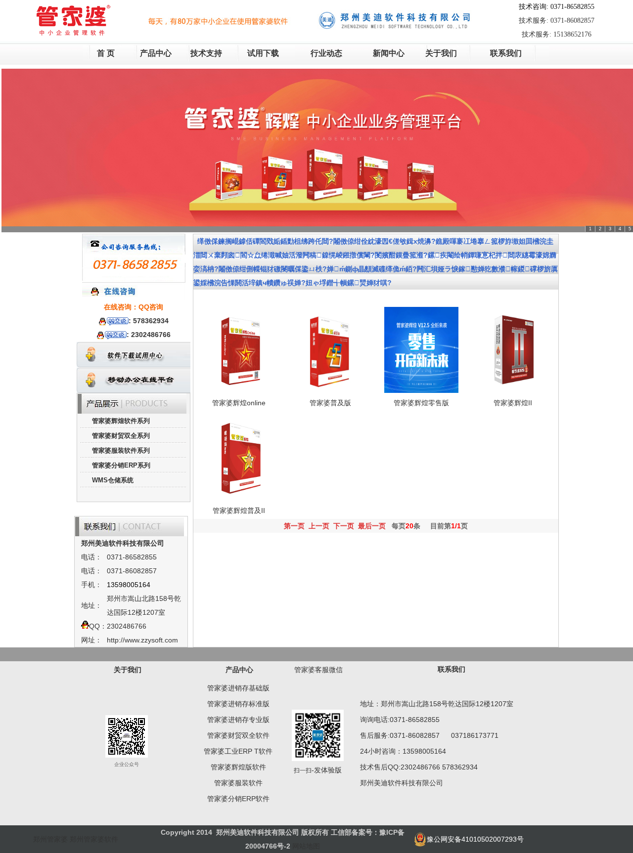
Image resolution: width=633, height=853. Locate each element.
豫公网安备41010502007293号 (475, 839)
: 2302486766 (149, 335)
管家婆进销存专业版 (238, 720)
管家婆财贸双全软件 (238, 735)
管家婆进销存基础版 (238, 688)
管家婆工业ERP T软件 (238, 751)
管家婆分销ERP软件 (238, 799)
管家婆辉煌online (239, 403)
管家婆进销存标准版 (238, 704)
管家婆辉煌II (513, 403)
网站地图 (306, 846)
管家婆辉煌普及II (239, 510)
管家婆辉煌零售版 (421, 403)
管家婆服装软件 (238, 783)
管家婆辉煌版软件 (238, 767)
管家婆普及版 (330, 403)
